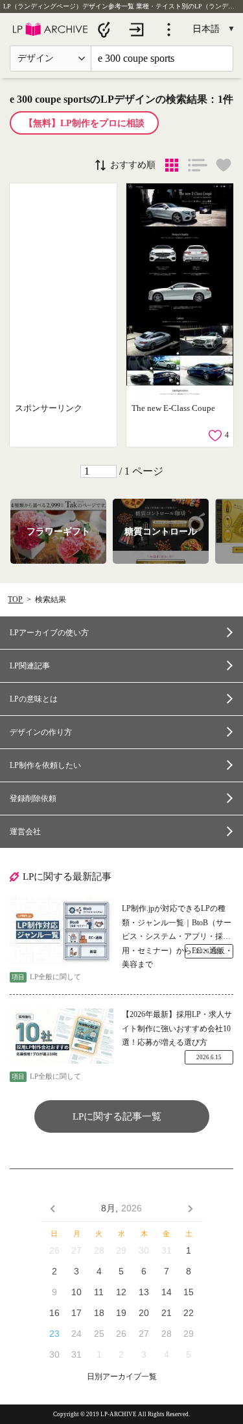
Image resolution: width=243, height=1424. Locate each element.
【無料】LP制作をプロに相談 (84, 123)
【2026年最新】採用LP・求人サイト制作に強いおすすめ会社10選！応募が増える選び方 (177, 1028)
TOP (15, 599)
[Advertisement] (63, 290)
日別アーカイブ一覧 (122, 1377)
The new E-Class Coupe (173, 408)
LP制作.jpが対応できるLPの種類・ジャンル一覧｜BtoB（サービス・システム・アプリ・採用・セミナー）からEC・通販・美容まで (177, 924)
